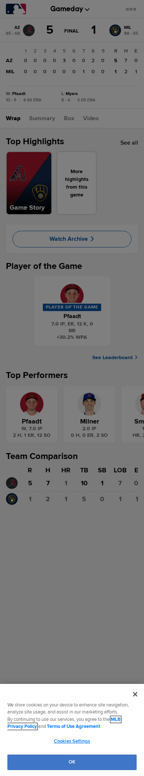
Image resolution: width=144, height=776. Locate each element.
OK (72, 762)
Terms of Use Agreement (73, 726)
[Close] (135, 694)
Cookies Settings (72, 741)
